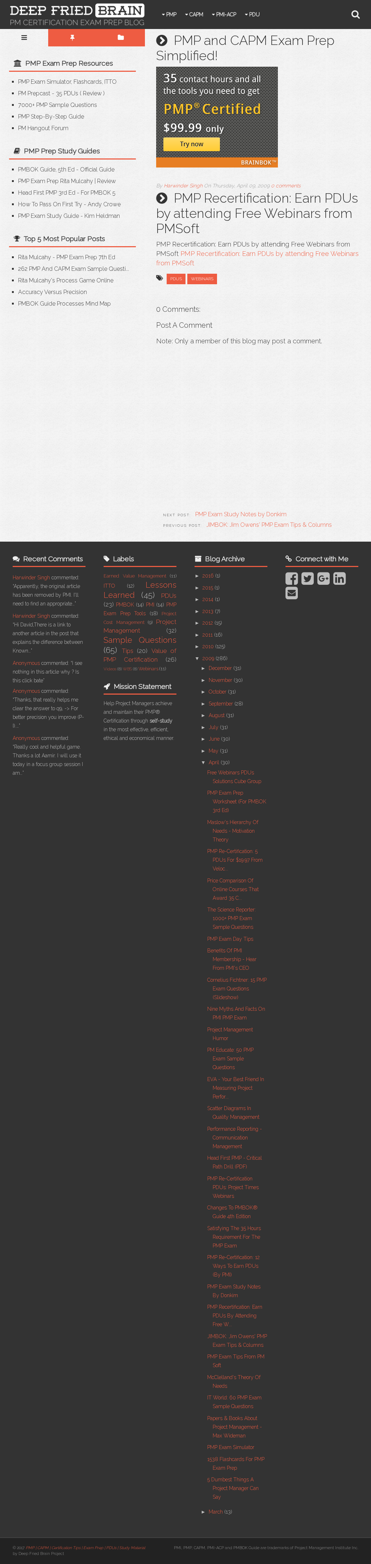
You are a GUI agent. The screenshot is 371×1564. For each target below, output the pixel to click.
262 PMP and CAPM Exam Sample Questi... (73, 268)
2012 (208, 623)
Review (92, 93)
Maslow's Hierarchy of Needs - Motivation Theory (232, 831)
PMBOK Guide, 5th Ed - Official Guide (66, 169)
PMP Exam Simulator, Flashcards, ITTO (67, 81)
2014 (209, 599)
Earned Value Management (135, 576)
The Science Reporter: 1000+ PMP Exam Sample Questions (231, 918)
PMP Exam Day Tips (230, 939)
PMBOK (125, 605)
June (215, 739)
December (221, 668)
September (221, 704)
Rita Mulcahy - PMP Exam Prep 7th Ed (66, 257)
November (221, 680)
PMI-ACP (225, 14)
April (215, 762)
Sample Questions (140, 640)
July (214, 727)
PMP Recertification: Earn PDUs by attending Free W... (234, 1315)
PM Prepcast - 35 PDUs (48, 93)
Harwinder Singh (31, 577)
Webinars (202, 278)
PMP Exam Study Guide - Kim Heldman (69, 215)
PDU (254, 14)
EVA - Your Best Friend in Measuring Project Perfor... (235, 1088)
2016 (209, 576)
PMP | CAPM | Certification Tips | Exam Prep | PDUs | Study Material (85, 1548)
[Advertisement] (70, 369)
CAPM (195, 14)
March (216, 1512)
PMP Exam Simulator (230, 1447)
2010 (209, 646)
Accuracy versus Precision (52, 292)
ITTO (109, 586)
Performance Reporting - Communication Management (234, 1137)
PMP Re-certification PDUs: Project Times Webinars (233, 1187)
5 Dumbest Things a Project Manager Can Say (233, 1488)
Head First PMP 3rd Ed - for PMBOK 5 (67, 192)
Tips (127, 650)
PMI (150, 605)
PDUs (176, 278)
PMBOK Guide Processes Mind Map (64, 303)
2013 (209, 611)
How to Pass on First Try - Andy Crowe (69, 204)
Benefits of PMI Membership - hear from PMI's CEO (232, 959)
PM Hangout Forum (43, 128)
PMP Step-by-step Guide (51, 116)
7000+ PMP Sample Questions (57, 105)
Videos (110, 668)
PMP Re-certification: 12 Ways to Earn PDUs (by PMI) (233, 1266)
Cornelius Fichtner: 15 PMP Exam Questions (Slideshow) (237, 988)
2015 (208, 588)
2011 (208, 635)
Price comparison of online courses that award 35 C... (233, 889)
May (214, 751)
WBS (127, 668)
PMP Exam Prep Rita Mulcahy (55, 181)
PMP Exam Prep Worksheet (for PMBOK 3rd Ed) (236, 801)
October (218, 692)
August (217, 715)
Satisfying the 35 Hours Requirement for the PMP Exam (234, 1237)
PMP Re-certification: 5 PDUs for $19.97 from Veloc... (235, 860)
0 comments (286, 186)
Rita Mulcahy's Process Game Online (65, 280)
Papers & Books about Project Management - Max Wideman (234, 1427)
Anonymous (26, 663)
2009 (209, 658)
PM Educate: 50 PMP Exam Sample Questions (230, 1058)
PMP (170, 14)
